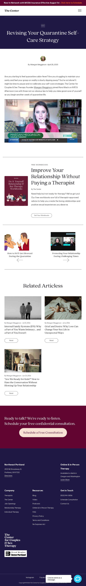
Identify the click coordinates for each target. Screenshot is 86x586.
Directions (8, 476)
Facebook (44, 577)
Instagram (30, 577)
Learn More (65, 480)
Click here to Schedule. (71, 3)
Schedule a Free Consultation (43, 433)
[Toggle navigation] (80, 10)
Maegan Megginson (43, 87)
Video (43, 26)
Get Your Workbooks (41, 215)
